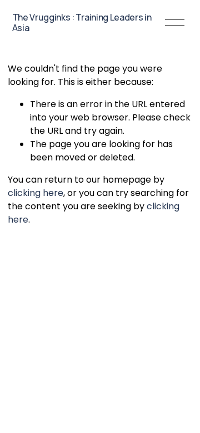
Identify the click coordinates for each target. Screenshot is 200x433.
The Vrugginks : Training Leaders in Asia (82, 22)
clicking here (35, 193)
